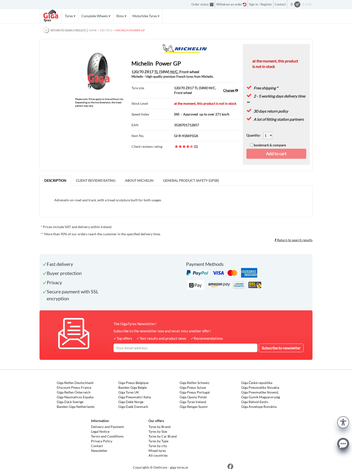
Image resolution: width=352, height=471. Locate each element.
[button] (343, 421)
